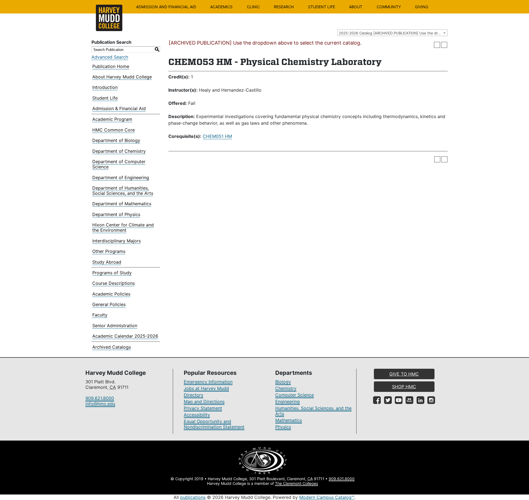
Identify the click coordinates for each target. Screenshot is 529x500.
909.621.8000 (99, 398)
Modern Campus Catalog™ (326, 497)
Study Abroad (106, 262)
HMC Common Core (113, 130)
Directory (193, 395)
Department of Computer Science (118, 164)
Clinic (253, 6)
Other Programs (108, 251)
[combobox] (392, 32)
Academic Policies (111, 294)
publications (193, 497)
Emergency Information (208, 381)
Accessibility (197, 414)
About (355, 6)
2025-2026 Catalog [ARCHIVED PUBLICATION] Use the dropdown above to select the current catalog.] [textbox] (393, 33)
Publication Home (110, 66)
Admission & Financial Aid (119, 108)
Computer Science (294, 395)
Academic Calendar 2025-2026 (125, 336)
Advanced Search (109, 57)
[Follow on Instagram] (431, 400)
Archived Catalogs (111, 347)
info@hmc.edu (100, 403)
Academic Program (112, 119)
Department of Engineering (120, 177)
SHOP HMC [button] (404, 386)
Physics (283, 427)
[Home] (109, 18)
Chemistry (285, 388)
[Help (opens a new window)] (444, 45)
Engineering (287, 401)
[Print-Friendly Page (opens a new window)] (437, 45)
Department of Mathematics (121, 203)
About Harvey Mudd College (122, 77)
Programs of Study (112, 272)
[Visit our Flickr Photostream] (409, 400)
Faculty (99, 315)
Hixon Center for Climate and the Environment (123, 227)
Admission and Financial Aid (166, 6)
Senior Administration (114, 325)
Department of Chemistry (119, 151)
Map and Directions (204, 401)
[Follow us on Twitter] (388, 400)
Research (284, 6)
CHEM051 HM (217, 136)
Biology (283, 381)
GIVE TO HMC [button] (404, 374)
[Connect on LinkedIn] (420, 400)
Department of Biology (116, 140)
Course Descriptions (113, 283)
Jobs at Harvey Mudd (206, 388)
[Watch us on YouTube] (399, 400)
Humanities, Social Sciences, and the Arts (313, 410)
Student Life (321, 6)
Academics (221, 6)
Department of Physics (116, 214)
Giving (421, 6)
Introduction (105, 87)
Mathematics (288, 420)
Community (389, 6)
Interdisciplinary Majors (116, 241)
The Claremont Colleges (296, 483)
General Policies (109, 304)
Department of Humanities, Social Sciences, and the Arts (122, 190)
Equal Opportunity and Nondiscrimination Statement (214, 424)
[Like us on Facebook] (377, 400)
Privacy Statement (203, 408)
